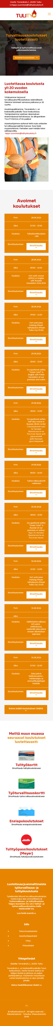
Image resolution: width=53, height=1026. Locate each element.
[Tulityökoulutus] (26, 13)
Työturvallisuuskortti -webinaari (36, 482)
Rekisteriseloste (14, 1014)
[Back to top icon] (26, 1006)
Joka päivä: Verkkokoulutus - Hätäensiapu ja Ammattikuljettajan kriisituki (36, 678)
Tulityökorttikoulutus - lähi (36, 235)
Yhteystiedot (28, 945)
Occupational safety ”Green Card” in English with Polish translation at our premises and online (36, 374)
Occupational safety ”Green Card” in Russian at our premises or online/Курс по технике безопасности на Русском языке (36, 530)
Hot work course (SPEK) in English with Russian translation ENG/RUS (36, 279)
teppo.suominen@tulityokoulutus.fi (27, 5)
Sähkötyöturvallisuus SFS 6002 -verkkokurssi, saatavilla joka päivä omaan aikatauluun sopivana (36, 628)
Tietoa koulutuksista (28, 931)
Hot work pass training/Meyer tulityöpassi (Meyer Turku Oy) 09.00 (36, 326)
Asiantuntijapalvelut (28, 936)
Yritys (28, 941)
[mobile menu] (49, 14)
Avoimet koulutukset (25, 57)
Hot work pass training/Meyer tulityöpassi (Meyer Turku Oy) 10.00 (36, 581)
